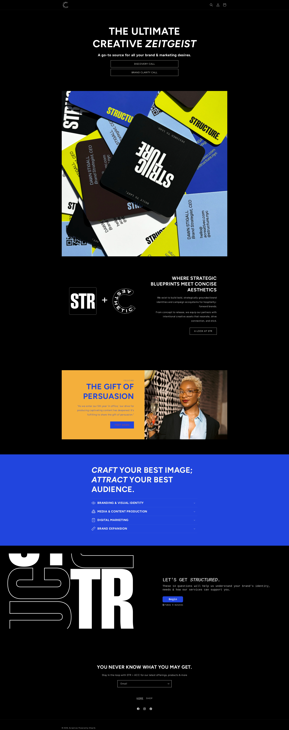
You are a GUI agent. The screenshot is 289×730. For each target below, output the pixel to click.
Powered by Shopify (87, 728)
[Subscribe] (168, 683)
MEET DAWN (122, 425)
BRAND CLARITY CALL (144, 72)
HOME (140, 698)
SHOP (149, 698)
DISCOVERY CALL (144, 64)
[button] (211, 5)
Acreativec (73, 728)
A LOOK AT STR (203, 331)
